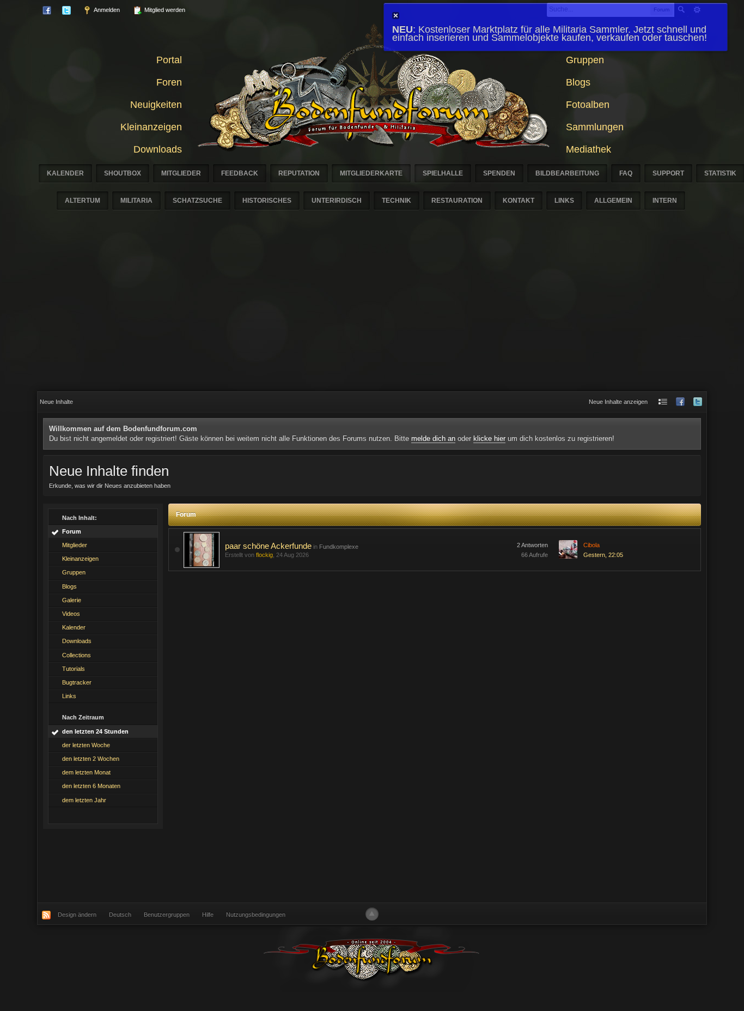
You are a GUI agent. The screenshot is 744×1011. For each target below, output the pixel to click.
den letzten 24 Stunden (95, 731)
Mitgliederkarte (371, 173)
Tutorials (73, 668)
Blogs (578, 82)
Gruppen (585, 60)
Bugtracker (77, 682)
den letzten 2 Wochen (90, 758)
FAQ (625, 173)
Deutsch (120, 914)
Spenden (499, 173)
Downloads (157, 149)
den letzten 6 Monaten (91, 786)
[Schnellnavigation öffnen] (663, 402)
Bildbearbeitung (567, 173)
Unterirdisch (337, 200)
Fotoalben (587, 104)
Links (564, 200)
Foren (169, 82)
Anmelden (106, 10)
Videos (71, 613)
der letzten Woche (86, 745)
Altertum (82, 200)
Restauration (457, 200)
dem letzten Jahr (84, 800)
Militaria (136, 200)
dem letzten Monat (86, 772)
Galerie (71, 600)
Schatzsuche (197, 200)
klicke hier (489, 438)
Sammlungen (595, 127)
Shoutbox (122, 173)
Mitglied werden (164, 10)
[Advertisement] (372, 309)
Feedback (239, 173)
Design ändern (77, 914)
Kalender (65, 173)
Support (668, 173)
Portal (169, 60)
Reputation (299, 173)
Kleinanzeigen (151, 127)
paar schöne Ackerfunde (268, 545)
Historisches (266, 200)
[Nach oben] (372, 914)
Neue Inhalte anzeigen (618, 401)
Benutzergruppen (167, 914)
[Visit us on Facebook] (680, 402)
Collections (76, 655)
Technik (396, 200)
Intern (664, 200)
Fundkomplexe (338, 546)
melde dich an (433, 438)
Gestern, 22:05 (603, 555)
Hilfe (208, 914)
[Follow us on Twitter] (697, 402)
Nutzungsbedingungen (255, 914)
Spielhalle (443, 173)
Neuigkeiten (156, 104)
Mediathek (588, 149)
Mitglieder (181, 173)
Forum (71, 531)
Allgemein (613, 200)
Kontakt (518, 200)
